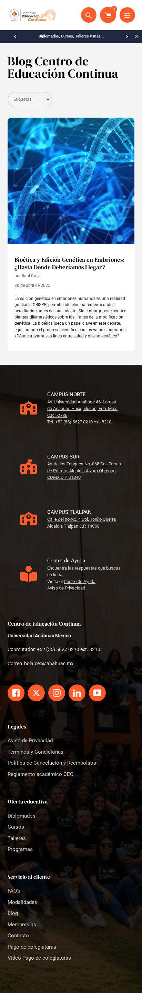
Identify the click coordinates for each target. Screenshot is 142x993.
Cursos (16, 827)
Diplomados (22, 816)
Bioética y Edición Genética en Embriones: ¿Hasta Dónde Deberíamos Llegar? (69, 264)
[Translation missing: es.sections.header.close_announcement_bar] (136, 36)
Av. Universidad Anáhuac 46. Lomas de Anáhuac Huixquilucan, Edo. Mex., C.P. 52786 (82, 408)
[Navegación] (127, 15)
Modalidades (22, 902)
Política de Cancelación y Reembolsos (52, 763)
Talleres (17, 838)
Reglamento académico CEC (40, 774)
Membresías (22, 924)
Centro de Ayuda (79, 581)
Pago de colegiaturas (32, 947)
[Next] (126, 36)
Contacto (18, 935)
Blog (13, 913)
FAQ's (14, 891)
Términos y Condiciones (35, 752)
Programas (20, 849)
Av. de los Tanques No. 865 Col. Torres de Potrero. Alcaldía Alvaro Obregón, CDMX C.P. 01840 (84, 470)
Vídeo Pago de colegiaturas (39, 958)
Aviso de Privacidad (66, 588)
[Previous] (15, 36)
